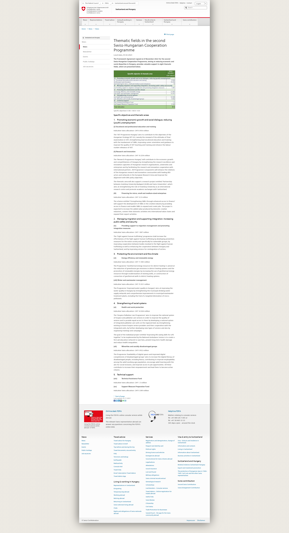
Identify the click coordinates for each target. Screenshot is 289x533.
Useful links (150, 497)
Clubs (115, 508)
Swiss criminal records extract (156, 478)
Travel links (117, 470)
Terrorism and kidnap (121, 457)
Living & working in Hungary (124, 21)
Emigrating (117, 488)
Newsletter (85, 444)
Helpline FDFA (174, 411)
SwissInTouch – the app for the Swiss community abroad (158, 514)
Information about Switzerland (188, 452)
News (85, 20)
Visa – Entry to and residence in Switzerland (188, 442)
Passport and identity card (154, 446)
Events (84, 447)
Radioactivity (118, 463)
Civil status (149, 506)
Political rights (151, 449)
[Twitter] (117, 400)
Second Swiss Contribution (187, 484)
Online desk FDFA (114, 411)
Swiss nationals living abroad (123, 505)
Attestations (150, 465)
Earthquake (117, 460)
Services (139, 20)
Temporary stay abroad (121, 492)
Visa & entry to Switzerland (150, 21)
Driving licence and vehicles (155, 452)
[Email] (125, 400)
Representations (96, 20)
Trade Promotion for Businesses (156, 510)
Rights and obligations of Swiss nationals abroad (127, 512)
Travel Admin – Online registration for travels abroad (159, 492)
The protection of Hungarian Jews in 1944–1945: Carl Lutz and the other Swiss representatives (192, 473)
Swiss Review (150, 500)
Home (84, 29)
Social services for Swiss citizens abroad (159, 459)
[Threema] (121, 400)
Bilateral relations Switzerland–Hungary (191, 465)
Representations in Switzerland (124, 485)
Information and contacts (186, 446)
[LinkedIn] (119, 400)
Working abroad (119, 495)
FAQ (115, 453)
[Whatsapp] (123, 400)
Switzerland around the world (125, 3)
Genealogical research (153, 482)
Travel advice (109, 20)
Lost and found (151, 472)
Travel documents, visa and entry (125, 450)
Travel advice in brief (121, 444)
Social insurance (151, 469)
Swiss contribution (190, 20)
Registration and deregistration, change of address (160, 442)
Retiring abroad (119, 498)
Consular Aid (118, 466)
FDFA (106, 3)
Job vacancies (86, 453)
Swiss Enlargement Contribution (189, 488)
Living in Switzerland (185, 449)
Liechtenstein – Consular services (157, 488)
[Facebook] (115, 400)
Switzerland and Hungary (170, 21)
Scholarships (150, 485)
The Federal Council (92, 3)
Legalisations (150, 462)
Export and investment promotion (189, 468)
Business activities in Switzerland (189, 456)
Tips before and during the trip (124, 447)
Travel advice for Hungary (122, 440)
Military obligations (152, 475)
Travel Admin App (120, 476)
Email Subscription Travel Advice (125, 473)
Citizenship (149, 503)
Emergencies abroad (153, 456)
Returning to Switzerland (122, 501)
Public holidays (87, 450)
